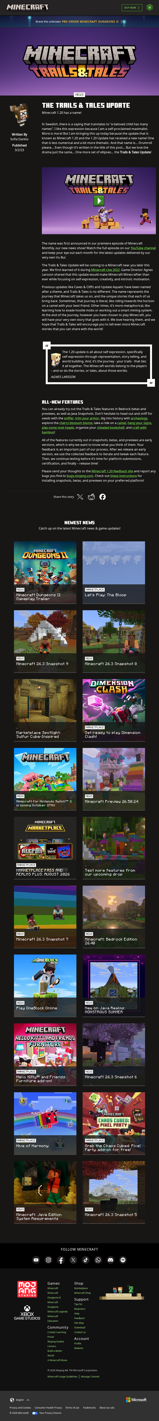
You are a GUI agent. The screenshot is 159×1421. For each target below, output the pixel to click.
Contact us (80, 1332)
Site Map (79, 1323)
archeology (139, 418)
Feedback (79, 1318)
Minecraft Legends (58, 1311)
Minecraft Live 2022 (105, 270)
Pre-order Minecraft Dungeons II (90, 21)
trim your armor (87, 418)
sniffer (69, 418)
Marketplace (81, 1288)
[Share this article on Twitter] (80, 497)
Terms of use (72, 1407)
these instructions (123, 476)
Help (76, 1313)
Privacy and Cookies (20, 1407)
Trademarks (89, 1407)
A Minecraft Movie (57, 1360)
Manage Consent (90, 1376)
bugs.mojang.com (80, 476)
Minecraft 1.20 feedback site (112, 471)
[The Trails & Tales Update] (99, 200)
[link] (36, 1260)
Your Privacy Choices (50, 1412)
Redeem (78, 1348)
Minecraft (53, 1288)
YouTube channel (143, 248)
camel (121, 423)
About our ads (106, 1407)
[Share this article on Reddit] (91, 497)
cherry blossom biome (75, 423)
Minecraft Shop (82, 1293)
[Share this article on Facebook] (102, 497)
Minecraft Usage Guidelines (63, 1376)
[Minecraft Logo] (27, 7)
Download (79, 1327)
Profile (77, 1343)
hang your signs (139, 423)
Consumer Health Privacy (48, 1407)
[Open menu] (149, 8)
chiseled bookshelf (110, 427)
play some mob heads (58, 427)
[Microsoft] (136, 1399)
